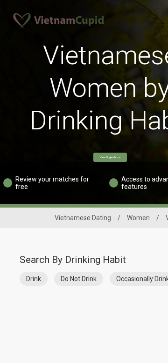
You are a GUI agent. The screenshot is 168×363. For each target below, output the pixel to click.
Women (138, 218)
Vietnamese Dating (83, 218)
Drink (33, 278)
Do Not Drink (79, 278)
